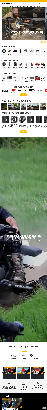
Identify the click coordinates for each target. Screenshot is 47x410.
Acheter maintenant (39, 36)
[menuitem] (41, 6)
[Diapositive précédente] (2, 1)
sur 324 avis (23, 349)
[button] (40, 4)
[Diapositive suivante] (44, 1)
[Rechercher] (38, 4)
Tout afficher (24, 94)
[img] (23, 348)
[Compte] (42, 4)
